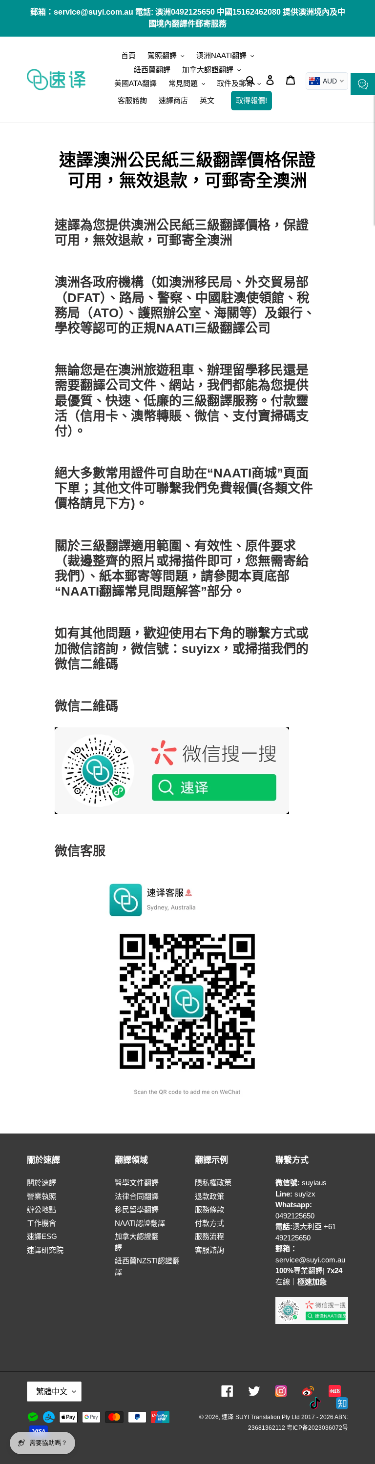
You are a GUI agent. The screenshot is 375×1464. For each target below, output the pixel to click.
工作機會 (41, 1223)
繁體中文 (51, 1391)
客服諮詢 (209, 1250)
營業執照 (41, 1196)
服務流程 (209, 1236)
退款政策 (209, 1196)
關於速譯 (41, 1182)
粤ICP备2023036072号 (317, 1427)
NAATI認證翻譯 (140, 1223)
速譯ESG (42, 1236)
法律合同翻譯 (137, 1196)
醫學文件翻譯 (137, 1182)
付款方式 (209, 1223)
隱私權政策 (213, 1182)
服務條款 (209, 1209)
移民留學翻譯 (137, 1209)
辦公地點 (41, 1209)
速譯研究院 (45, 1250)
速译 (227, 1417)
